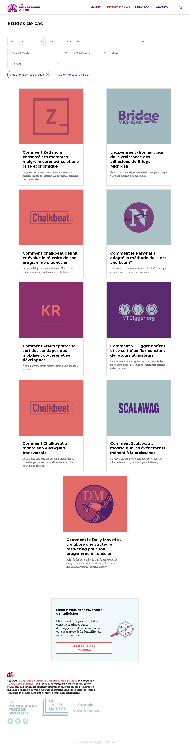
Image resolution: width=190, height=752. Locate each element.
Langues (161, 7)
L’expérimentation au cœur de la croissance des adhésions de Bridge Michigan (137, 159)
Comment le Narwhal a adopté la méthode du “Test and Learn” (138, 258)
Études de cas (118, 7)
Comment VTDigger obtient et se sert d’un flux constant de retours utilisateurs (137, 351)
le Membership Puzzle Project (35, 680)
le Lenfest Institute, (66, 680)
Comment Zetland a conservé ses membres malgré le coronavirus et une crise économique (51, 159)
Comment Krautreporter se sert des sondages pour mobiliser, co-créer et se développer (49, 353)
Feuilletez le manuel (84, 648)
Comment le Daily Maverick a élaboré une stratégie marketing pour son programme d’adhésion (93, 546)
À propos (142, 7)
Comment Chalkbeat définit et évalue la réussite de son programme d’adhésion (50, 258)
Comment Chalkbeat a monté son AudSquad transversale (45, 448)
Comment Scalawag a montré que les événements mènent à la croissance (137, 448)
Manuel (96, 7)
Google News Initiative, (21, 683)
